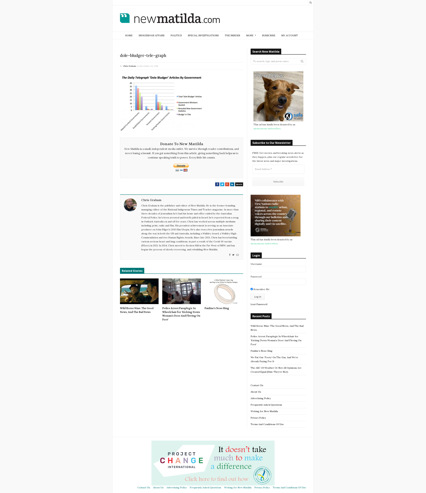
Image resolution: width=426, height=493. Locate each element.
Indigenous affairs (151, 35)
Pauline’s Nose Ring (217, 308)
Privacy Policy (258, 417)
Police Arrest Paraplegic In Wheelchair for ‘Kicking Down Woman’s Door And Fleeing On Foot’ (181, 314)
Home (128, 35)
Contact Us (257, 385)
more (239, 184)
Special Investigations (203, 35)
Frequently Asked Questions (266, 404)
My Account (289, 35)
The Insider (232, 35)
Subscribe (268, 35)
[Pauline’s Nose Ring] (224, 291)
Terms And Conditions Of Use (267, 424)
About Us (256, 391)
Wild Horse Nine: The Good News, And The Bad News (136, 310)
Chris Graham (129, 66)
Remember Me (261, 289)
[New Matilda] (170, 18)
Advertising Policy (261, 398)
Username (256, 263)
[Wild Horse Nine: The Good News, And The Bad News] (139, 291)
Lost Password (259, 304)
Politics (176, 35)
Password (256, 276)
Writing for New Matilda (264, 411)
